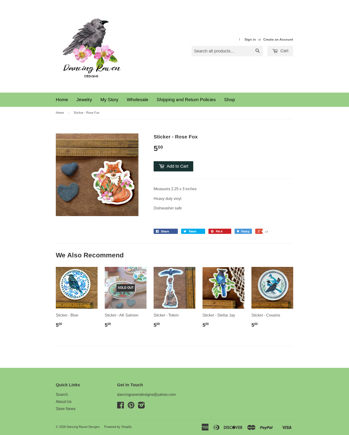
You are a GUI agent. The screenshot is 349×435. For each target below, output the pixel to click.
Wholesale (137, 99)
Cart (283, 50)
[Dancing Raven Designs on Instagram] (141, 407)
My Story (109, 99)
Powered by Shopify (118, 427)
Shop (229, 99)
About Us (63, 402)
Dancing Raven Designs (83, 427)
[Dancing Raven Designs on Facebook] (120, 407)
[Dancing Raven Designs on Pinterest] (131, 407)
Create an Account (278, 39)
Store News (65, 409)
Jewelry (84, 99)
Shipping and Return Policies (186, 99)
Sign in (250, 39)
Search (62, 394)
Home (62, 99)
